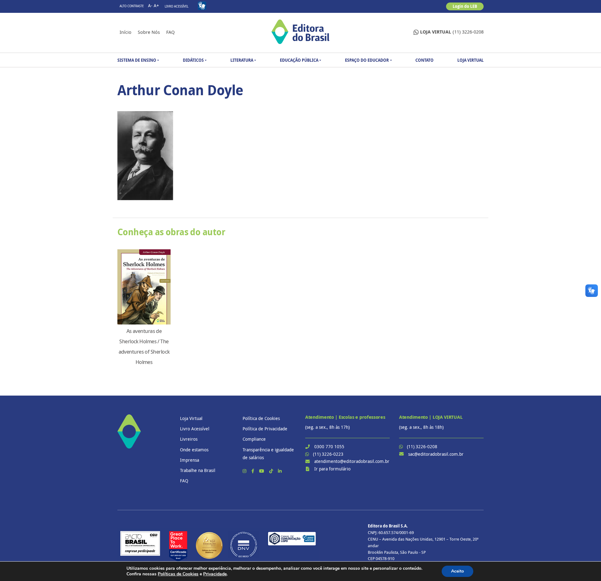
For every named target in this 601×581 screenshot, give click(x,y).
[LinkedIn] (280, 471)
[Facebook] (253, 471)
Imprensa (189, 460)
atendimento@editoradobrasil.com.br (351, 461)
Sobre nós (149, 32)
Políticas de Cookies (178, 574)
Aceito (457, 571)
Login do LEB (465, 6)
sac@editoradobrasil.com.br (436, 454)
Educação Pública (299, 60)
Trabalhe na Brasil (197, 470)
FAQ (170, 32)
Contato (424, 60)
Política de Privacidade (265, 429)
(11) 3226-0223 (328, 454)
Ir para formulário (332, 469)
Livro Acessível (176, 6)
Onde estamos (194, 450)
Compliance (254, 439)
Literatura (241, 60)
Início (125, 32)
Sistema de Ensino (136, 60)
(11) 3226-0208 (452, 32)
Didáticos (193, 60)
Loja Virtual (470, 60)
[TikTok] (271, 471)
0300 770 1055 (329, 446)
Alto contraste (132, 6)
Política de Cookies (261, 418)
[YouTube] (262, 471)
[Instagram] (245, 471)
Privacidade (215, 574)
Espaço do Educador (367, 60)
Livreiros (189, 439)
